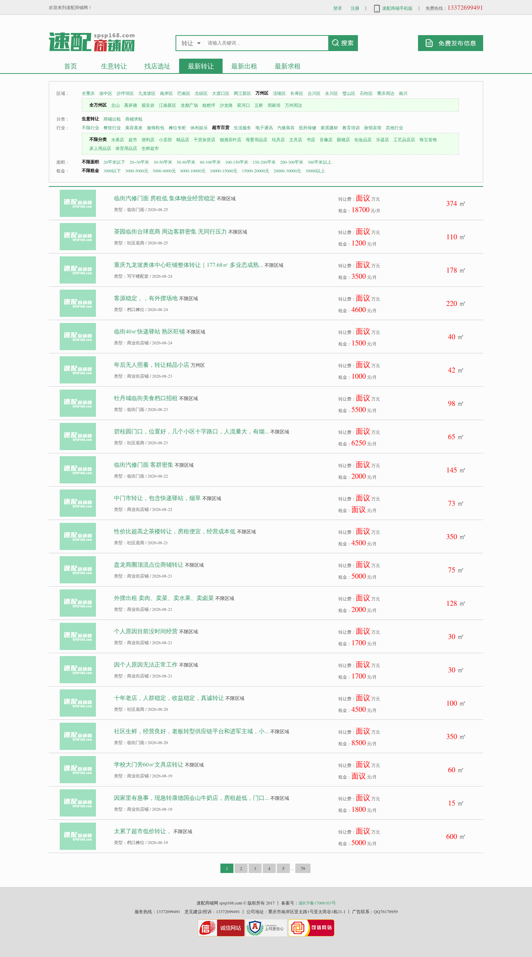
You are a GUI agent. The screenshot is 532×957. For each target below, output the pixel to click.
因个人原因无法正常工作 (146, 664)
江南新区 (167, 105)
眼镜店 (343, 139)
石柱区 (366, 93)
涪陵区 (279, 93)
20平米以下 (114, 162)
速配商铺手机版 (397, 8)
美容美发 (134, 127)
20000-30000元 (287, 170)
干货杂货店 (204, 139)
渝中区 (105, 93)
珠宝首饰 (428, 139)
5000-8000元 (164, 170)
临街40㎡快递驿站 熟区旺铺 (149, 331)
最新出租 (244, 66)
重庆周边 (385, 93)
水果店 (117, 139)
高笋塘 (130, 105)
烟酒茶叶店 (230, 139)
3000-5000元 (136, 170)
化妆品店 (363, 139)
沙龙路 (226, 105)
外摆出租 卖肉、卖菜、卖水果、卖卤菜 (164, 597)
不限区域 (226, 198)
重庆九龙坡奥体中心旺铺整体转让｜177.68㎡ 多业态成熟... (188, 264)
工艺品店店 (404, 139)
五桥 (258, 105)
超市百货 (220, 127)
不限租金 (90, 170)
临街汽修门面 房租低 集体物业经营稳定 (164, 198)
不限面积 (90, 162)
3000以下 (112, 170)
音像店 (326, 139)
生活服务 (242, 127)
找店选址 (157, 66)
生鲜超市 (150, 148)
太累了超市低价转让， (143, 831)
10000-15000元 (223, 170)
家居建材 (329, 127)
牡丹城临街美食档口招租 (146, 398)
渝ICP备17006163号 (317, 903)
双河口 (243, 105)
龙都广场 (189, 105)
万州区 (262, 93)
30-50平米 (162, 162)
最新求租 (288, 66)
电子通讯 (264, 127)
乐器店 (382, 139)
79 (303, 868)
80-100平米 (210, 162)
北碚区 (201, 93)
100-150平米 (236, 162)
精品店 (182, 139)
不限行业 (90, 127)
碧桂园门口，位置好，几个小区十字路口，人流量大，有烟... (191, 431)
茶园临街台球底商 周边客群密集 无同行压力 (170, 231)
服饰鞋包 (155, 127)
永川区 (331, 93)
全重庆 (88, 93)
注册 (355, 8)
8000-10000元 (193, 170)
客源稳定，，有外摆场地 (146, 298)
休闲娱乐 (199, 127)
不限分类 (98, 139)
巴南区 (183, 93)
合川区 (314, 93)
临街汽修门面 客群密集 (143, 464)
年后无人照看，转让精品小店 (151, 364)
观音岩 (148, 105)
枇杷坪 (208, 105)
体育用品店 (126, 148)
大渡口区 (220, 93)
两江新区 (242, 93)
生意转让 (114, 66)
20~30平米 (139, 162)
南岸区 (166, 93)
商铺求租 (134, 119)
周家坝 (273, 105)
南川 (403, 93)
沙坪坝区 (125, 93)
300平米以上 (320, 162)
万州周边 (293, 105)
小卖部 (165, 139)
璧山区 (348, 93)
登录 (337, 8)
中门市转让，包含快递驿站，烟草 (157, 497)
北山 (115, 105)
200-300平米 (291, 162)
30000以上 (315, 170)
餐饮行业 (112, 127)
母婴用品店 (256, 139)
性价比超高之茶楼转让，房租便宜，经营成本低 (175, 531)
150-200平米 (264, 162)
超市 (132, 139)
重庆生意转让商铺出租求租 (92, 41)
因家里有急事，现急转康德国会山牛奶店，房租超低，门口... (191, 797)
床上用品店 (100, 148)
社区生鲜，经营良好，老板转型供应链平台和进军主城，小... (191, 731)
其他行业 (394, 127)
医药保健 (307, 127)
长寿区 (296, 93)
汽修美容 (286, 127)
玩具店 (278, 139)
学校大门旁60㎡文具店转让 (148, 764)
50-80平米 (186, 162)
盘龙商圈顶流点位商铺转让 (148, 564)
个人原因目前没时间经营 (146, 631)
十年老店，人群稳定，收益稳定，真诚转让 (169, 697)
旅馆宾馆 (372, 127)
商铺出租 (112, 119)
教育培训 (351, 127)
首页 (70, 66)
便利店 (148, 139)
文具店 (295, 139)
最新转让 (201, 66)
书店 (311, 139)
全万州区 (98, 105)
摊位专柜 (177, 127)
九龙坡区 (147, 93)
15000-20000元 (255, 170)
